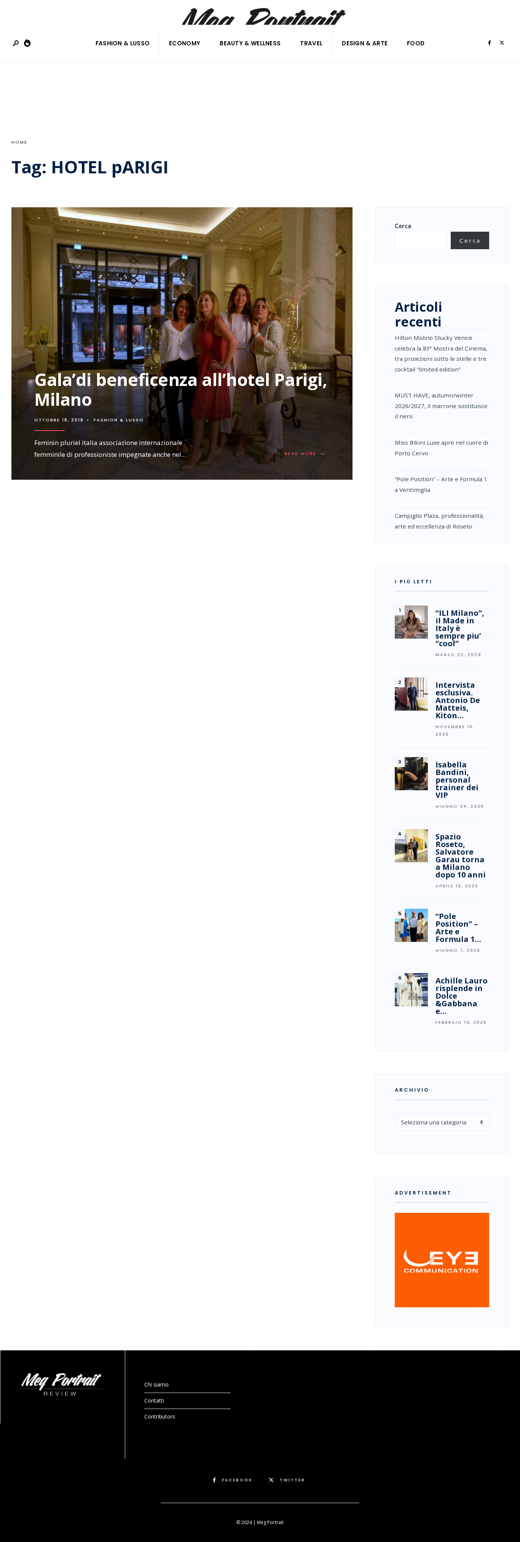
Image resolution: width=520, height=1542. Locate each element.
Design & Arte (365, 43)
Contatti (154, 1400)
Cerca (403, 226)
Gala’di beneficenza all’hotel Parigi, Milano (180, 389)
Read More (307, 453)
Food (415, 43)
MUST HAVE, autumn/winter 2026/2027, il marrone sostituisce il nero (441, 405)
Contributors (159, 1416)
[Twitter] (502, 43)
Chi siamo (156, 1384)
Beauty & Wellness (250, 43)
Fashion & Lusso (123, 43)
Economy (184, 43)
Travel (311, 43)
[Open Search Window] (16, 43)
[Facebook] (489, 43)
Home (19, 142)
